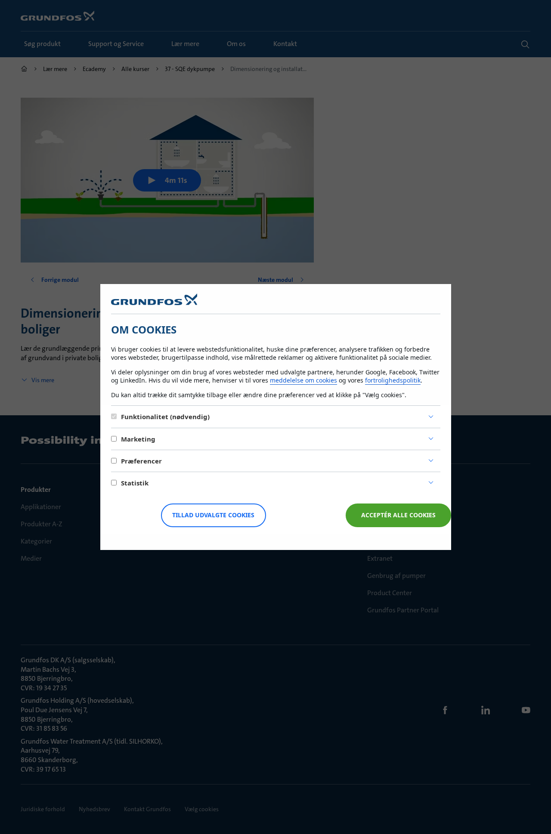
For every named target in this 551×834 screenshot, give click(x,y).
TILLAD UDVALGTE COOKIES (213, 515)
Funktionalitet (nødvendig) (165, 416)
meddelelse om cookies (303, 380)
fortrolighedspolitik (393, 380)
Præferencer (141, 461)
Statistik (135, 483)
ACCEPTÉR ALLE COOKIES (398, 515)
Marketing (138, 439)
